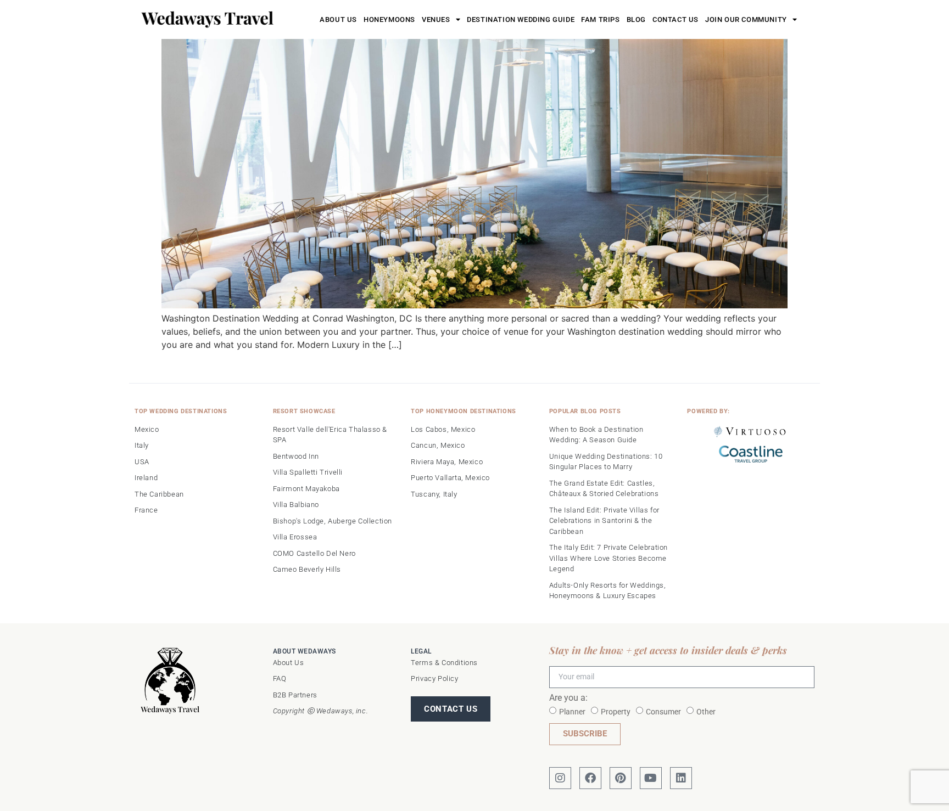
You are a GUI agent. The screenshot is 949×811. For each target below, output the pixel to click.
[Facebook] (590, 778)
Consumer (663, 711)
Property (615, 711)
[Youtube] (651, 778)
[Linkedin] (681, 778)
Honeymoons (389, 19)
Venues (436, 19)
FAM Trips (600, 19)
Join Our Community (746, 19)
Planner (572, 711)
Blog (636, 19)
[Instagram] (560, 778)
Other (706, 711)
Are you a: (568, 698)
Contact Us (675, 19)
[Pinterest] (621, 778)
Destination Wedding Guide (520, 19)
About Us (338, 19)
